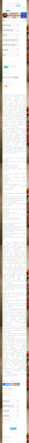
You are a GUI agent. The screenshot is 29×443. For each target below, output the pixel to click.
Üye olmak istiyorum (13, 433)
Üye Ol (7, 3)
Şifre (7, 425)
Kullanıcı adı (6, 423)
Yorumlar (5, 381)
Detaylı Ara (13, 66)
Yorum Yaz (13, 381)
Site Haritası (6, 440)
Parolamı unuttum (13, 431)
